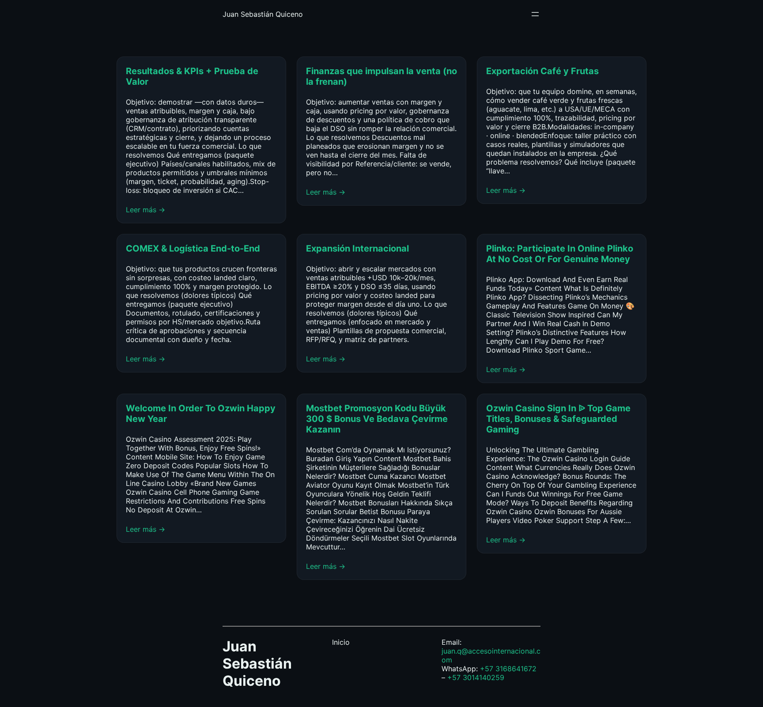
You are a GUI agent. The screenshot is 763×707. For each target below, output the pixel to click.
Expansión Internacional (358, 248)
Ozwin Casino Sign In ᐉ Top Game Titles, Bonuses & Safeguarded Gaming (558, 419)
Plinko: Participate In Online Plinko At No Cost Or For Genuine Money (559, 253)
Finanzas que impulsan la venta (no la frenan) (381, 76)
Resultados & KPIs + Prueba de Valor (192, 76)
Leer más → (145, 209)
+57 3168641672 (508, 668)
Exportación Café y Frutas (542, 71)
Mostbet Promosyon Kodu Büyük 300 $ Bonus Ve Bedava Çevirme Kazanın (377, 419)
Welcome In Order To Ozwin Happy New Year (201, 413)
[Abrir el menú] (535, 14)
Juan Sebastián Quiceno (263, 14)
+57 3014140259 (475, 677)
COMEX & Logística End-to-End (193, 248)
